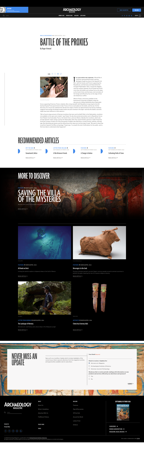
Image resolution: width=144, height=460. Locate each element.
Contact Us (6, 424)
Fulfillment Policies (43, 417)
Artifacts (75, 425)
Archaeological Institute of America (101, 366)
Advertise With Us (43, 413)
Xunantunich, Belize (31, 153)
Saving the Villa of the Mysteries (39, 196)
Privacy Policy (7, 427)
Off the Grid (76, 413)
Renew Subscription (124, 10)
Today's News (41, 424)
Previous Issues (69, 15)
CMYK (138, 438)
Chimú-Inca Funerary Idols (80, 323)
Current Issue (61, 15)
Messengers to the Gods (80, 268)
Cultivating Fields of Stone (116, 153)
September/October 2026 (123, 401)
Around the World (78, 417)
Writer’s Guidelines (43, 409)
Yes (92, 376)
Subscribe (137, 10)
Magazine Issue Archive (117, 431)
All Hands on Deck (23, 268)
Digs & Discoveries (46, 35)
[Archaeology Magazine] (17, 409)
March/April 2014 (59, 35)
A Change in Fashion (86, 153)
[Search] (3, 16)
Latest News (83, 15)
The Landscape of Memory (25, 323)
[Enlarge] (66, 78)
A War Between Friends (60, 153)
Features (75, 405)
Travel (39, 428)
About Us (40, 405)
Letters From (76, 421)
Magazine (97, 363)
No (92, 379)
